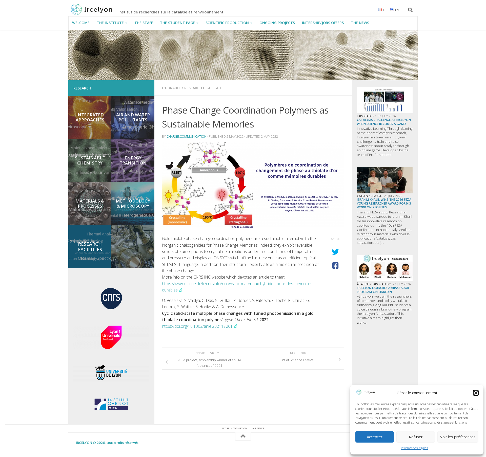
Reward (376, 196)
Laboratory (366, 116)
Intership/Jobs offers (323, 22)
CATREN (362, 196)
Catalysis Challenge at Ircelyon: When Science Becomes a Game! (384, 121)
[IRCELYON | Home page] (97, 9)
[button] (475, 392)
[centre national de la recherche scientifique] (111, 310)
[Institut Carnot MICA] (111, 411)
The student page (177, 22)
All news (258, 428)
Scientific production (227, 22)
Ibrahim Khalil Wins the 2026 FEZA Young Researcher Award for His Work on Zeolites (384, 203)
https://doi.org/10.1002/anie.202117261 (197, 326)
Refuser (416, 436)
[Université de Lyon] (111, 380)
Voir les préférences (458, 436)
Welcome (81, 22)
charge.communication (187, 136)
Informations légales (414, 448)
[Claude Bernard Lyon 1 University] (111, 348)
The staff (143, 22)
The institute (110, 22)
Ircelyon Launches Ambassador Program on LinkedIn (383, 290)
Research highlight (203, 87)
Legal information (234, 428)
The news (360, 22)
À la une (363, 284)
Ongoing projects (277, 22)
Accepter (374, 436)
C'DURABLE (171, 87)
